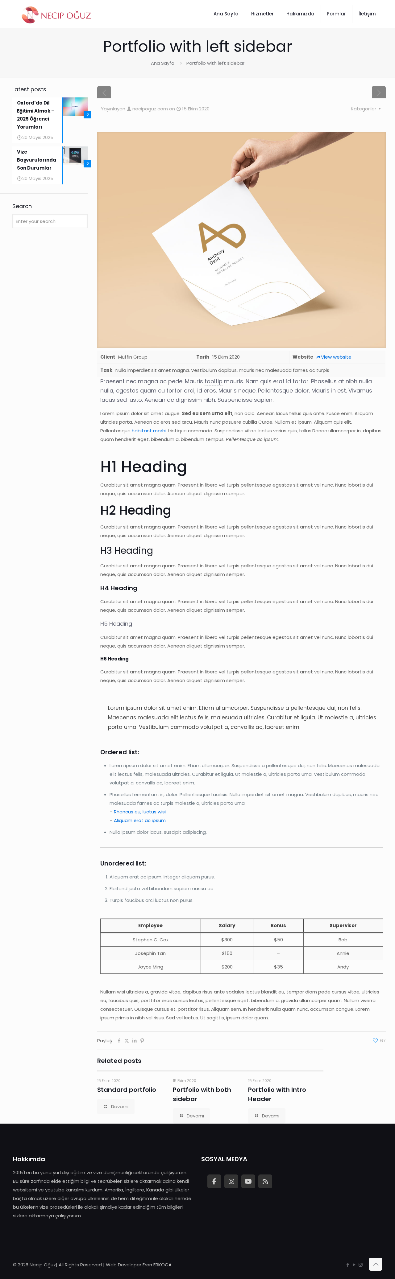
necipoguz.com (150, 108)
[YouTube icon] (354, 1264)
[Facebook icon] (347, 1264)
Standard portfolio (126, 1089)
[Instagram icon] (360, 1264)
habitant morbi (149, 430)
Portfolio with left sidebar (215, 63)
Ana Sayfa (162, 63)
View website (336, 357)
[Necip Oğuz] (57, 14)
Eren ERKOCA (157, 1264)
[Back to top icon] (375, 1264)
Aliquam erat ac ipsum (140, 820)
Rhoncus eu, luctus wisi (140, 811)
